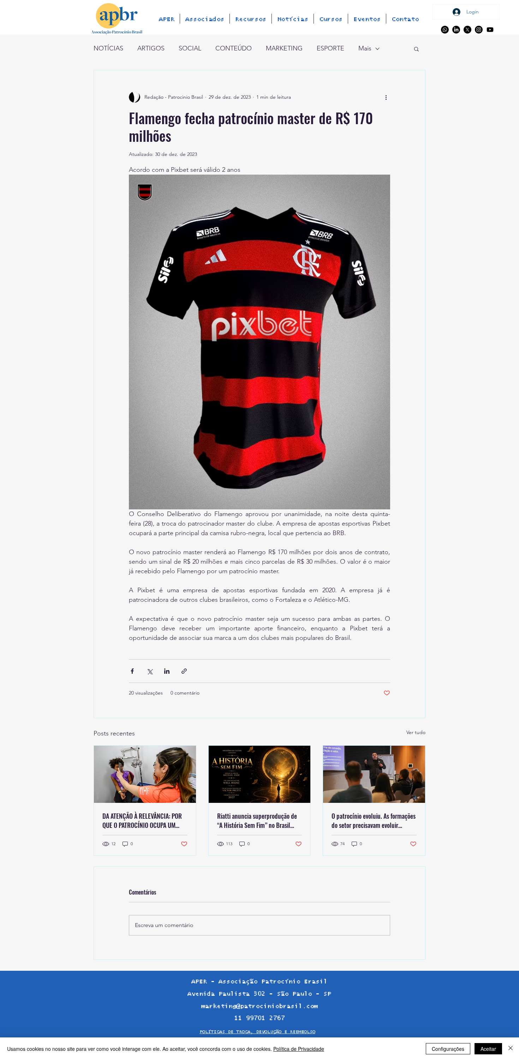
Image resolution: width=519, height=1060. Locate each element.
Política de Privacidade (298, 1048)
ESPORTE (330, 48)
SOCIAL (190, 48)
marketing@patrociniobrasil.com (259, 1006)
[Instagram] (479, 30)
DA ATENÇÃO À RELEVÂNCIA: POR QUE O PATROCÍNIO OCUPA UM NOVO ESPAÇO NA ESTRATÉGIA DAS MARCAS (144, 820)
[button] (416, 49)
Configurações (448, 1048)
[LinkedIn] (456, 30)
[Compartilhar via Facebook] (132, 671)
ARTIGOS (151, 48)
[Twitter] (467, 30)
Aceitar (488, 1048)
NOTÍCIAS (108, 48)
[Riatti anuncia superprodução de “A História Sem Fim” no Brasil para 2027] (260, 774)
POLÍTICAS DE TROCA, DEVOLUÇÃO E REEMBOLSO (257, 1032)
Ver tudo (415, 732)
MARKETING (284, 48)
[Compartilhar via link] (184, 671)
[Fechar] (510, 1048)
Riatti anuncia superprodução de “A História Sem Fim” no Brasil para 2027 (257, 820)
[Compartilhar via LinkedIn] (166, 671)
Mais (364, 48)
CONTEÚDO (233, 48)
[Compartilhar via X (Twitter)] (149, 671)
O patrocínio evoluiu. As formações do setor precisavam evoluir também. (374, 820)
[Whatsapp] (445, 30)
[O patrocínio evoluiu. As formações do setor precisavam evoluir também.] (374, 774)
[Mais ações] (386, 97)
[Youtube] (490, 30)
